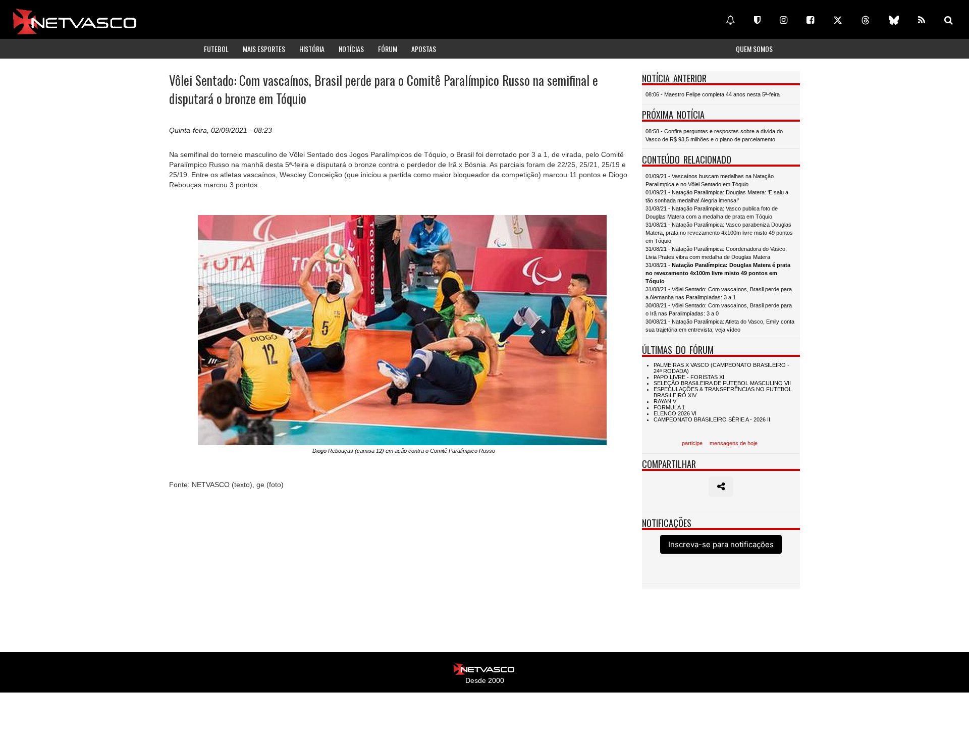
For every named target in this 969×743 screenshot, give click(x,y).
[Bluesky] (893, 20)
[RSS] (921, 20)
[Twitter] (838, 20)
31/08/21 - (717, 273)
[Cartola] (757, 20)
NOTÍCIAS (351, 48)
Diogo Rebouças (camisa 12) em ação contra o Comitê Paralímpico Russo (403, 451)
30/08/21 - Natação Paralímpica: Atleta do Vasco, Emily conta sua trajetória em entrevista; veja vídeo (719, 326)
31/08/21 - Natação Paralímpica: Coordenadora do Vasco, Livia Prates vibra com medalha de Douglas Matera (716, 253)
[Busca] (948, 20)
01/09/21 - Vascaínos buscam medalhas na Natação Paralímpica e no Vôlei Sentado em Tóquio (709, 180)
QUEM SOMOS (754, 48)
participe (692, 443)
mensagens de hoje (734, 443)
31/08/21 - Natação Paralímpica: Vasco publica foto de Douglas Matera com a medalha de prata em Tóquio (711, 212)
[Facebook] (810, 20)
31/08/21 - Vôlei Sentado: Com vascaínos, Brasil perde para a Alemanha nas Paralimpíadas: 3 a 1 (718, 293)
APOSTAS (423, 48)
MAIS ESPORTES (264, 48)
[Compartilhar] (721, 486)
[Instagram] (783, 20)
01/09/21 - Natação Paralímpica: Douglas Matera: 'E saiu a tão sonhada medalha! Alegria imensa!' (716, 196)
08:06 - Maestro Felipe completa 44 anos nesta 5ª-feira (712, 94)
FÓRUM (387, 48)
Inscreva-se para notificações (721, 544)
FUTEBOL (216, 48)
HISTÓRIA (312, 48)
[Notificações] (730, 20)
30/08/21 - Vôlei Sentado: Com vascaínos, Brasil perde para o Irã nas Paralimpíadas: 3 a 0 (718, 309)
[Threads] (865, 20)
